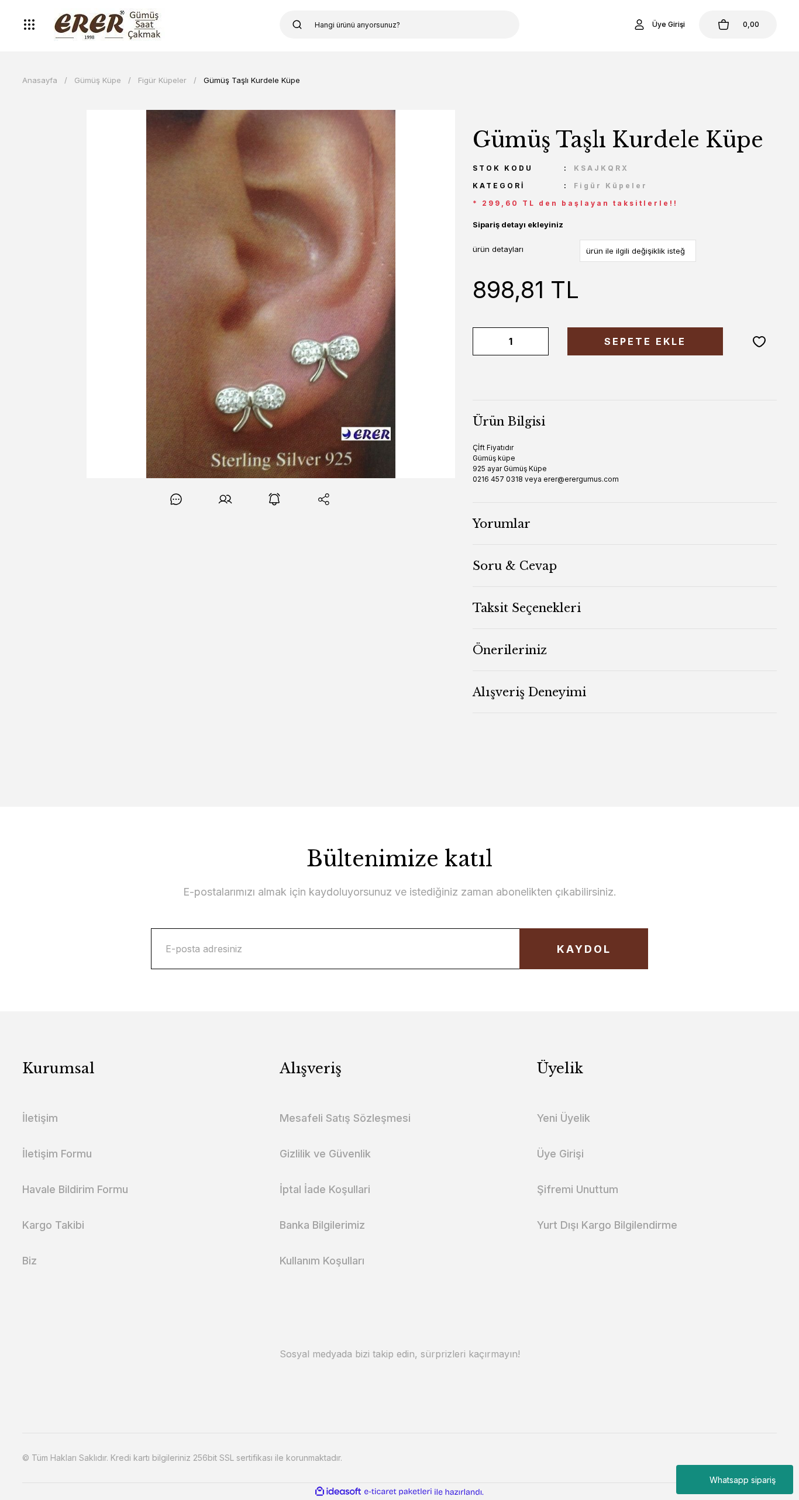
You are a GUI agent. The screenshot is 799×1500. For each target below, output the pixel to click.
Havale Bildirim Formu (75, 1189)
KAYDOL (584, 949)
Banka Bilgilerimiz (322, 1225)
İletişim (40, 1118)
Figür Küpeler (611, 185)
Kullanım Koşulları (322, 1260)
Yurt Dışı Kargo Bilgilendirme (607, 1225)
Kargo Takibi (53, 1225)
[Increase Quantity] (537, 341)
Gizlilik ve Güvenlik (325, 1154)
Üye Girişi (560, 1154)
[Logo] (109, 24)
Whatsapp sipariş (743, 1480)
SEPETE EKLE (645, 341)
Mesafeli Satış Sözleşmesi (345, 1118)
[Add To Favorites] (759, 341)
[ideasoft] (338, 1492)
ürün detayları (498, 249)
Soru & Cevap (515, 566)
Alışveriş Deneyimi (529, 692)
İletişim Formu (57, 1154)
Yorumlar (502, 524)
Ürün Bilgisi (509, 421)
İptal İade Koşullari (325, 1189)
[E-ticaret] (398, 1492)
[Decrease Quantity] (483, 341)
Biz (29, 1260)
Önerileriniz (510, 650)
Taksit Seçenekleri (527, 608)
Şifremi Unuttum (577, 1189)
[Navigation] (29, 24)
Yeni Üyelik (563, 1118)
